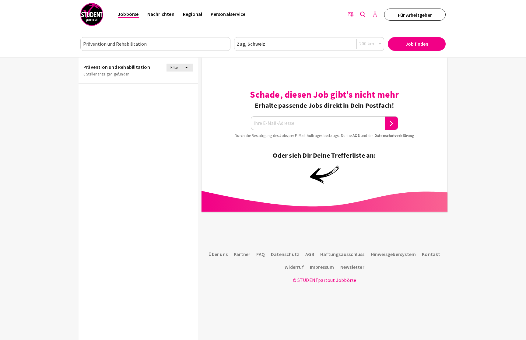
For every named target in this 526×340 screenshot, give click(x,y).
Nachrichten (160, 14)
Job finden (416, 44)
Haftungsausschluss (342, 254)
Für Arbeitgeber (415, 15)
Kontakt (431, 254)
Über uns (218, 254)
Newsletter (352, 267)
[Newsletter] (351, 15)
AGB (356, 135)
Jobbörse (128, 14)
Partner (242, 254)
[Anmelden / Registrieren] (375, 15)
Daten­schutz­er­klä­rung (394, 135)
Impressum (322, 267)
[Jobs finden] (363, 15)
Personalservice (228, 14)
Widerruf (294, 267)
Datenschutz (285, 254)
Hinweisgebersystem (393, 254)
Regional (192, 14)
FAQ (260, 254)
